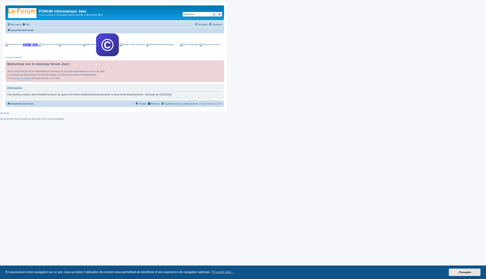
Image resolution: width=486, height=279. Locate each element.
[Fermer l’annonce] (221, 63)
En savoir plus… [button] (223, 272)
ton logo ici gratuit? (13, 57)
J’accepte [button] (464, 272)
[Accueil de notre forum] (22, 12)
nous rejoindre (23, 78)
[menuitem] (26, 24)
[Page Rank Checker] (189, 44)
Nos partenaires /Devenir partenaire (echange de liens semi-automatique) (32, 119)
